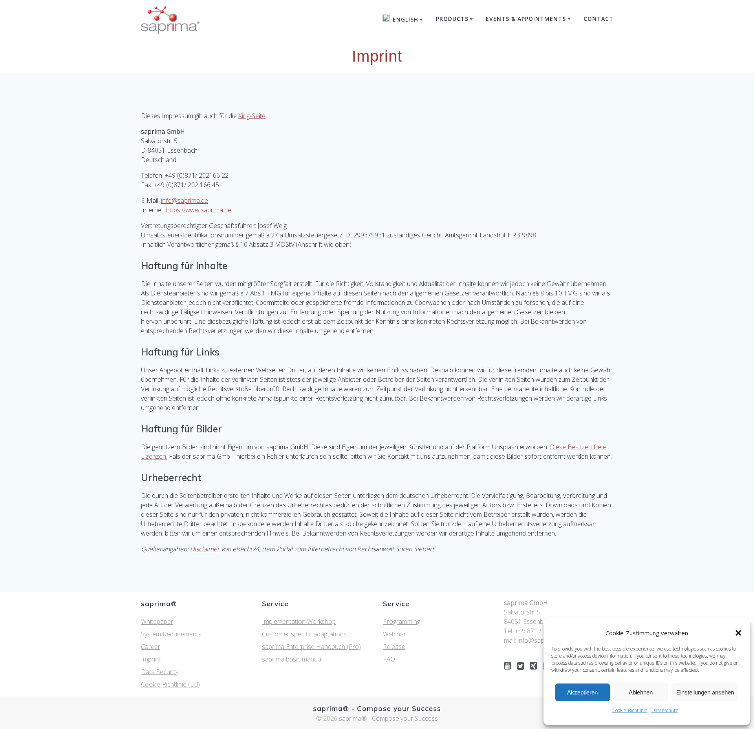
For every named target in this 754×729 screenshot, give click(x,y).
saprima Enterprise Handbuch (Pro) (311, 646)
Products (452, 18)
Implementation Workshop (299, 621)
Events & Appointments (526, 18)
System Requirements (171, 634)
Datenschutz (665, 710)
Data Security (159, 671)
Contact (598, 18)
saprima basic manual (292, 659)
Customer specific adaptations (304, 634)
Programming (401, 621)
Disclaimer (205, 549)
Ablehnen (641, 692)
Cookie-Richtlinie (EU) (170, 684)
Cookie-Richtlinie (630, 710)
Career (150, 646)
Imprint (151, 659)
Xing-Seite (251, 115)
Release (394, 646)
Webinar (394, 634)
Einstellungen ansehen (705, 692)
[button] (738, 633)
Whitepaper (157, 621)
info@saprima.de (184, 200)
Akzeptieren (582, 692)
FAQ (389, 659)
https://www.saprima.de (198, 210)
